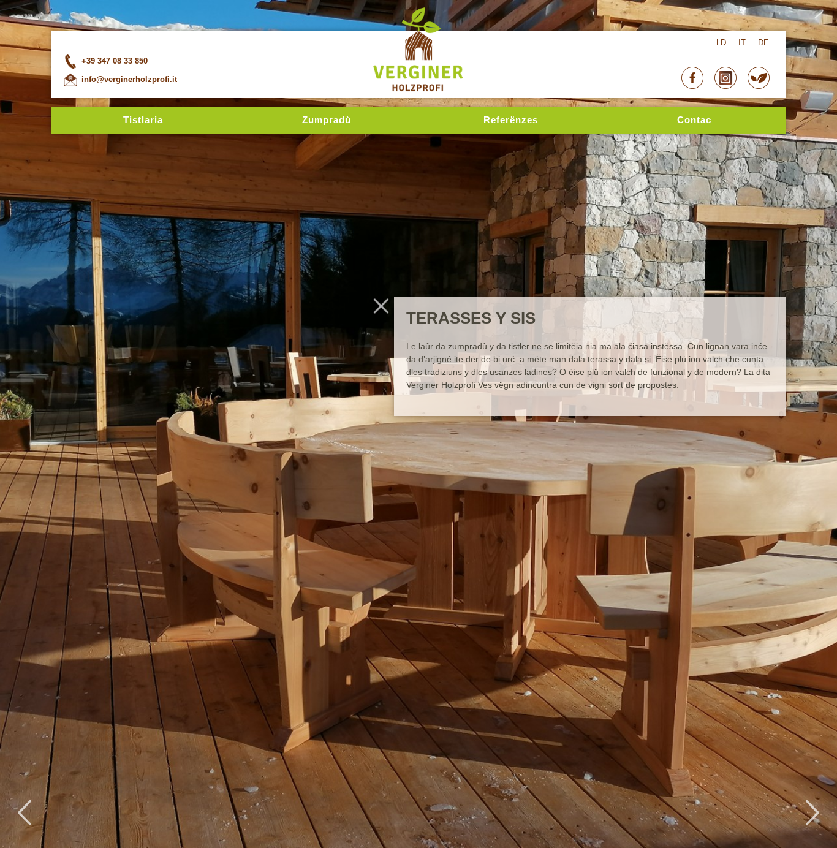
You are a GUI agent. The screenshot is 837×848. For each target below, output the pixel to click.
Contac (694, 120)
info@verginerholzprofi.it (129, 79)
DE (763, 42)
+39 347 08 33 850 (114, 61)
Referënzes (510, 120)
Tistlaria (143, 120)
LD (721, 42)
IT (742, 42)
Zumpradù (326, 120)
